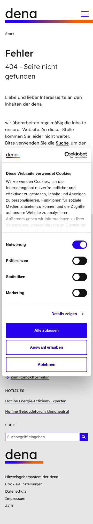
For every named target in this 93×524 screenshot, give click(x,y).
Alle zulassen (46, 330)
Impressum (15, 498)
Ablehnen (46, 364)
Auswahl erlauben (46, 347)
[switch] (79, 261)
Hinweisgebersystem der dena (31, 476)
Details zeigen (64, 314)
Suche (62, 143)
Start (9, 33)
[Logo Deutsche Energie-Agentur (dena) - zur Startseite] (26, 15)
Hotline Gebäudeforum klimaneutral (37, 411)
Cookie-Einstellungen (23, 484)
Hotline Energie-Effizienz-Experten (35, 401)
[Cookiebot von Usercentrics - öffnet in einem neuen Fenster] (65, 155)
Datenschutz (15, 491)
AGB (9, 506)
